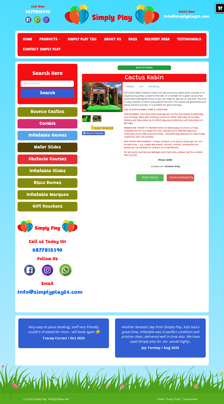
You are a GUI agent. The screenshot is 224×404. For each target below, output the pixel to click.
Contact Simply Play (41, 49)
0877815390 (37, 12)
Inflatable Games (47, 135)
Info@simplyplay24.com (47, 292)
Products (49, 39)
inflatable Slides (47, 171)
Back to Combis (144, 68)
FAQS (132, 39)
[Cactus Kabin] (102, 96)
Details (130, 87)
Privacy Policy (173, 399)
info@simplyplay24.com (186, 17)
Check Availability (181, 177)
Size (141, 87)
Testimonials (189, 39)
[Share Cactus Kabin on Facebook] (102, 133)
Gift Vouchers (47, 206)
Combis (47, 123)
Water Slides (47, 147)
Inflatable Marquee (47, 195)
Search (47, 93)
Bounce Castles (47, 112)
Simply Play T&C (82, 39)
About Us (112, 39)
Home (27, 39)
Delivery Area (157, 39)
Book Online (150, 177)
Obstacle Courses (47, 159)
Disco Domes (47, 183)
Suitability (153, 87)
